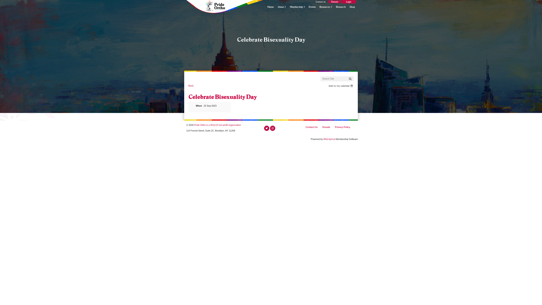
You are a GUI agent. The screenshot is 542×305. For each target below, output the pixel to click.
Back (191, 86)
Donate (334, 1)
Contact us (321, 1)
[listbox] (341, 86)
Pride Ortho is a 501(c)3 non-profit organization (217, 125)
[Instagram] (272, 128)
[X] (266, 128)
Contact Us (312, 127)
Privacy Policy (342, 127)
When (199, 106)
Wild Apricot (329, 139)
